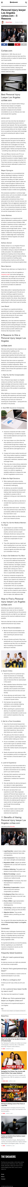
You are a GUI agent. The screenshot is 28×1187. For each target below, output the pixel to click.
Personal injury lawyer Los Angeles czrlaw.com (13, 1010)
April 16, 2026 (9, 1113)
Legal (3, 1035)
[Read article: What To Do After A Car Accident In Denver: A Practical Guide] (14, 1028)
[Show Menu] (2, 2)
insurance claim (5, 274)
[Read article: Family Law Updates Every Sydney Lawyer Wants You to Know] (14, 1125)
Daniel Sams (9, 22)
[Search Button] (26, 2)
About (2, 1176)
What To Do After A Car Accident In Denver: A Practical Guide (13, 1040)
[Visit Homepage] (14, 2)
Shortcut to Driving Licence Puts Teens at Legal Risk (13, 1104)
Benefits (12, 826)
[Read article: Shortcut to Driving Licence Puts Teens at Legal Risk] (14, 1093)
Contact (3, 1179)
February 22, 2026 (10, 1145)
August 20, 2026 (9, 1048)
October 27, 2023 (19, 22)
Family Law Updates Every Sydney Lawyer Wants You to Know (13, 1137)
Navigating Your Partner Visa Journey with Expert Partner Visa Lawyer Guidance (13, 1072)
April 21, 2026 (12, 1081)
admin (3, 1048)
